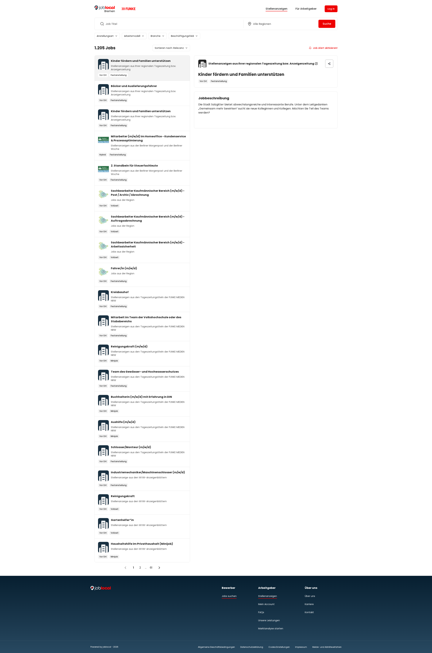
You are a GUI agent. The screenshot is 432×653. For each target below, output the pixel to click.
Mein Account (266, 604)
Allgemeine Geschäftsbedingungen (216, 647)
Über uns (310, 596)
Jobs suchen (229, 596)
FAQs (261, 612)
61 (151, 568)
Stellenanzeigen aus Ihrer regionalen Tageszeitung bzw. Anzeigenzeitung (261, 64)
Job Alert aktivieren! (325, 48)
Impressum (301, 647)
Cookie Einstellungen (279, 647)
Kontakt (309, 612)
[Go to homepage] (104, 8)
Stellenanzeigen (276, 9)
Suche (327, 24)
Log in (331, 8)
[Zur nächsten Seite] (159, 567)
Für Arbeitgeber (306, 9)
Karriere (309, 604)
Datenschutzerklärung (251, 647)
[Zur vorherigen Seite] (125, 567)
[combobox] (168, 24)
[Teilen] (329, 64)
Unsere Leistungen (269, 620)
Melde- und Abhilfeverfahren (327, 647)
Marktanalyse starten (270, 628)
